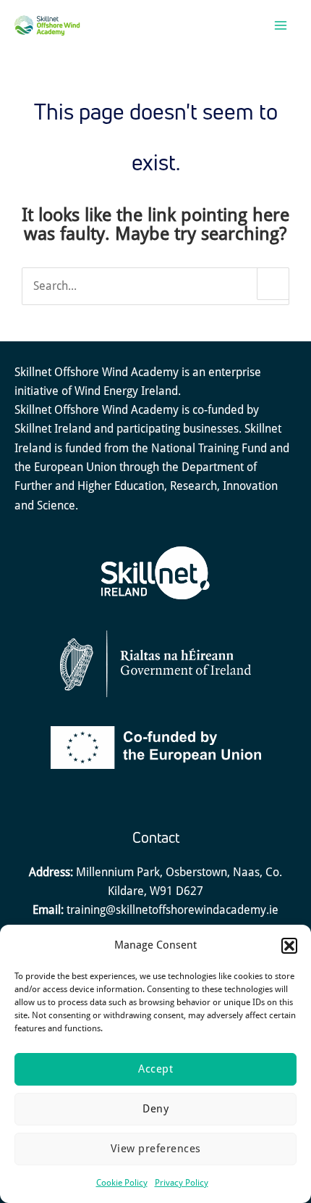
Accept (155, 1068)
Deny (155, 1108)
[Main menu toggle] (280, 25)
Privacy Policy (181, 1183)
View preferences (156, 1148)
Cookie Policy (122, 1183)
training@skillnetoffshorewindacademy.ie (172, 910)
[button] (289, 945)
